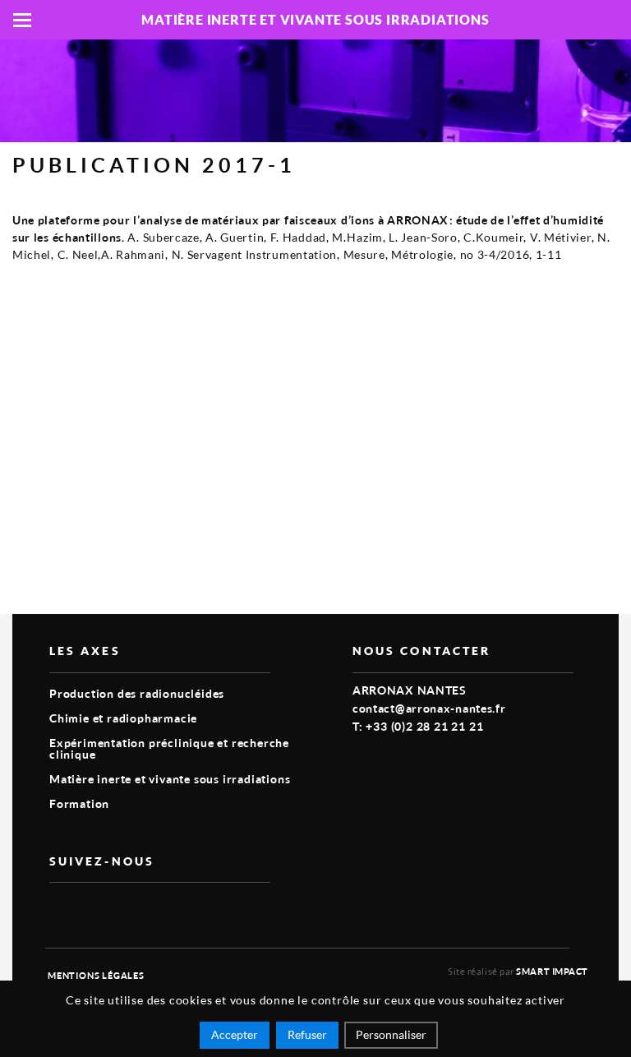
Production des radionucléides (136, 693)
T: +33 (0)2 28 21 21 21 (417, 726)
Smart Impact (552, 971)
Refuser (307, 1034)
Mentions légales (96, 975)
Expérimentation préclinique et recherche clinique (169, 748)
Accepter (234, 1034)
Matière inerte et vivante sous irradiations (169, 779)
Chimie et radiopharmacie (123, 718)
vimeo (59, 909)
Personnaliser (391, 1034)
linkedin (97, 909)
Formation (79, 803)
